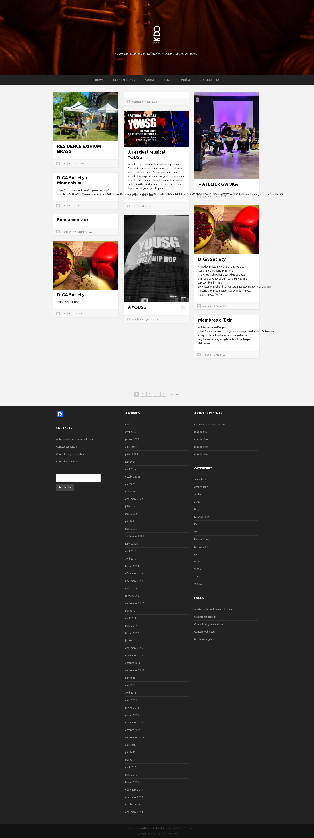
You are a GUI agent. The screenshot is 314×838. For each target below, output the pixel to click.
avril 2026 (130, 431)
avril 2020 (130, 551)
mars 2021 (131, 528)
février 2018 (132, 595)
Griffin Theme (169, 834)
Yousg (197, 576)
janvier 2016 (132, 715)
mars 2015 (131, 774)
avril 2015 (130, 767)
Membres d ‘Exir (215, 320)
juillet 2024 (131, 454)
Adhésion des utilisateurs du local (75, 439)
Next (174, 394)
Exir (196, 524)
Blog (167, 79)
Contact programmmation (70, 454)
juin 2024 (130, 461)
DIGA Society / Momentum (72, 180)
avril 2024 (130, 469)
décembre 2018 (134, 573)
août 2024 (131, 446)
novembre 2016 (134, 655)
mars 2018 (131, 588)
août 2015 (131, 744)
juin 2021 (130, 521)
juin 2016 (130, 677)
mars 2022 (131, 513)
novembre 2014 (134, 797)
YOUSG (139, 307)
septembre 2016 (134, 670)
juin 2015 (130, 752)
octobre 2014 (132, 804)
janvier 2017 (132, 640)
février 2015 (132, 782)
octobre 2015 (132, 730)
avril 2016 (130, 692)
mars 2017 (131, 625)
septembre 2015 (134, 737)
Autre (197, 501)
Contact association (67, 446)
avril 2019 (130, 558)
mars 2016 (131, 700)
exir (196, 531)
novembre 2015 (134, 722)
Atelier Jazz (201, 487)
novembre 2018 (134, 581)
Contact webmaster (67, 461)
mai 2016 (130, 685)
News (99, 79)
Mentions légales (204, 639)
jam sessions (201, 546)
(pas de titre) (201, 431)
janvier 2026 (132, 439)
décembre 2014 (134, 789)
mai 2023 (130, 491)
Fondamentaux (73, 219)
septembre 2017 (134, 603)
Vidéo (185, 79)
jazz (196, 554)
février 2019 (132, 566)
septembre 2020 (134, 536)
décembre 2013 (134, 812)
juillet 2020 (131, 543)
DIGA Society (212, 259)
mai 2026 (130, 424)
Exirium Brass (124, 79)
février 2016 (132, 707)
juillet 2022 (131, 506)
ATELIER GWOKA (220, 184)
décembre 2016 (134, 648)
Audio (149, 79)
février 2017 (132, 633)
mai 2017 (130, 610)
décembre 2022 (134, 499)
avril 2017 (130, 618)
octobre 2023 (132, 476)
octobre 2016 (132, 662)
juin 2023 (130, 484)
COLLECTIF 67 (209, 79)
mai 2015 (130, 759)
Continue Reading (140, 195)
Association (200, 479)
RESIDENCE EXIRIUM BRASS (209, 424)
